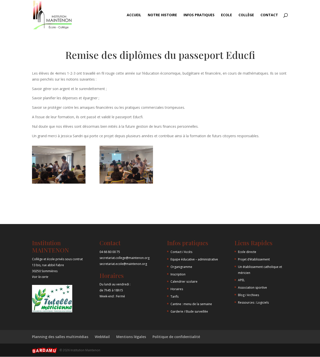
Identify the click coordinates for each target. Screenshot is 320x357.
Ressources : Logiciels (253, 302)
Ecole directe (247, 252)
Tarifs (174, 296)
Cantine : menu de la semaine (191, 304)
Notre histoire (162, 15)
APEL (241, 280)
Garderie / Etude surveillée (189, 311)
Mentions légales (131, 336)
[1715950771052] (59, 183)
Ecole (226, 15)
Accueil (134, 15)
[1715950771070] (126, 183)
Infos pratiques (199, 15)
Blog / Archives (248, 295)
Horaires (176, 289)
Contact (269, 15)
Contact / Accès (181, 252)
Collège (246, 15)
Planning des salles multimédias (60, 336)
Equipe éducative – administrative (194, 259)
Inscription (178, 274)
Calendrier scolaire (184, 281)
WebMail (102, 336)
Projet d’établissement (254, 259)
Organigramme (181, 267)
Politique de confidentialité (176, 336)
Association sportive (252, 287)
